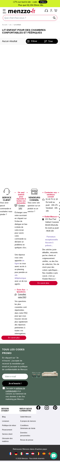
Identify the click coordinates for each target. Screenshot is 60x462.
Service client (7, 434)
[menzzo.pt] (49, 453)
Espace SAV (22, 206)
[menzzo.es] (43, 453)
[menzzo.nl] (27, 453)
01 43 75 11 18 (52, 199)
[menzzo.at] (32, 453)
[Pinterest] (55, 408)
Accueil (4, 25)
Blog (4, 417)
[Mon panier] (55, 10)
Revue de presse (26, 440)
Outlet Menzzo (25, 417)
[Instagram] (47, 408)
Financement (7, 430)
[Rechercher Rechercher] (54, 18)
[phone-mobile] (46, 11)
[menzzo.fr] (10, 453)
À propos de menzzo (28, 421)
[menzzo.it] (21, 453)
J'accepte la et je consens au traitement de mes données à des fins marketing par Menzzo (16, 393)
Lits (10, 25)
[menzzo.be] (38, 453)
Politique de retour (9, 425)
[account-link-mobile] (52, 11)
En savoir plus (14, 338)
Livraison (5, 421)
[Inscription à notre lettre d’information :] (15, 376)
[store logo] (26, 10)
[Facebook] (38, 408)
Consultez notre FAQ (22, 295)
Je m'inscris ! (15, 383)
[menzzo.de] (16, 453)
